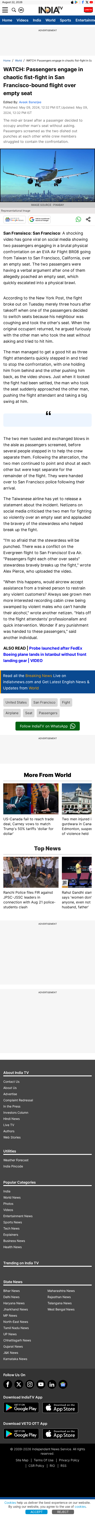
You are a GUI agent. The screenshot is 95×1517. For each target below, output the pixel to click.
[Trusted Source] (39, 219)
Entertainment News (17, 1216)
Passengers (48, 713)
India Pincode (13, 1166)
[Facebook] (7, 1384)
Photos (8, 1203)
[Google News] (14, 219)
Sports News (12, 1222)
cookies (80, 1506)
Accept (36, 1512)
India (37, 20)
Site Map (22, 1460)
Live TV (8, 1125)
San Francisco (44, 702)
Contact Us (11, 1081)
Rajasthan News (59, 1297)
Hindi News (11, 1119)
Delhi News (11, 1297)
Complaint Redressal (18, 1100)
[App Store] (60, 1407)
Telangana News (60, 1303)
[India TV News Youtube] (91, 2)
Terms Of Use (43, 1460)
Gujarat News (13, 1346)
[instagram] (29, 1384)
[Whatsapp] (78, 219)
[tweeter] (18, 1384)
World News (12, 1197)
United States (16, 702)
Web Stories (12, 1137)
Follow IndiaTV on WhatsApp (44, 726)
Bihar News (11, 1291)
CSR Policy (36, 1465)
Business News (14, 1241)
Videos (22, 20)
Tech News (11, 1228)
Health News (12, 1247)
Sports (65, 20)
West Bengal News (61, 1309)
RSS (63, 1465)
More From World (47, 775)
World (50, 20)
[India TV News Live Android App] (21, 1407)
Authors (8, 1131)
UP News (10, 1334)
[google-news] (63, 1384)
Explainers (10, 1234)
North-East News (15, 1322)
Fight (66, 702)
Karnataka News (15, 1359)
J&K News (10, 1352)
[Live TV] (88, 10)
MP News (10, 1315)
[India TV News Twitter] (87, 2)
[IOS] (72, 2)
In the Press (11, 1106)
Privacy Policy (69, 1460)
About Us (10, 1088)
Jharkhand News (15, 1309)
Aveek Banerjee (30, 102)
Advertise (10, 1094)
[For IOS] (60, 1434)
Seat (28, 713)
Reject (63, 1512)
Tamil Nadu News (16, 1328)
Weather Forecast (15, 1160)
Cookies (10, 1502)
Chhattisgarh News (17, 1340)
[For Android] (21, 1434)
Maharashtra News (61, 1291)
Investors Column (15, 1112)
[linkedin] (52, 1384)
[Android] (76, 2)
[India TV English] (50, 10)
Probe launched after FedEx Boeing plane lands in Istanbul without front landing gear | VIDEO (44, 654)
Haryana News (14, 1303)
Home (7, 20)
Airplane (12, 713)
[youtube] (40, 1384)
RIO (52, 1465)
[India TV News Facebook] (82, 2)
